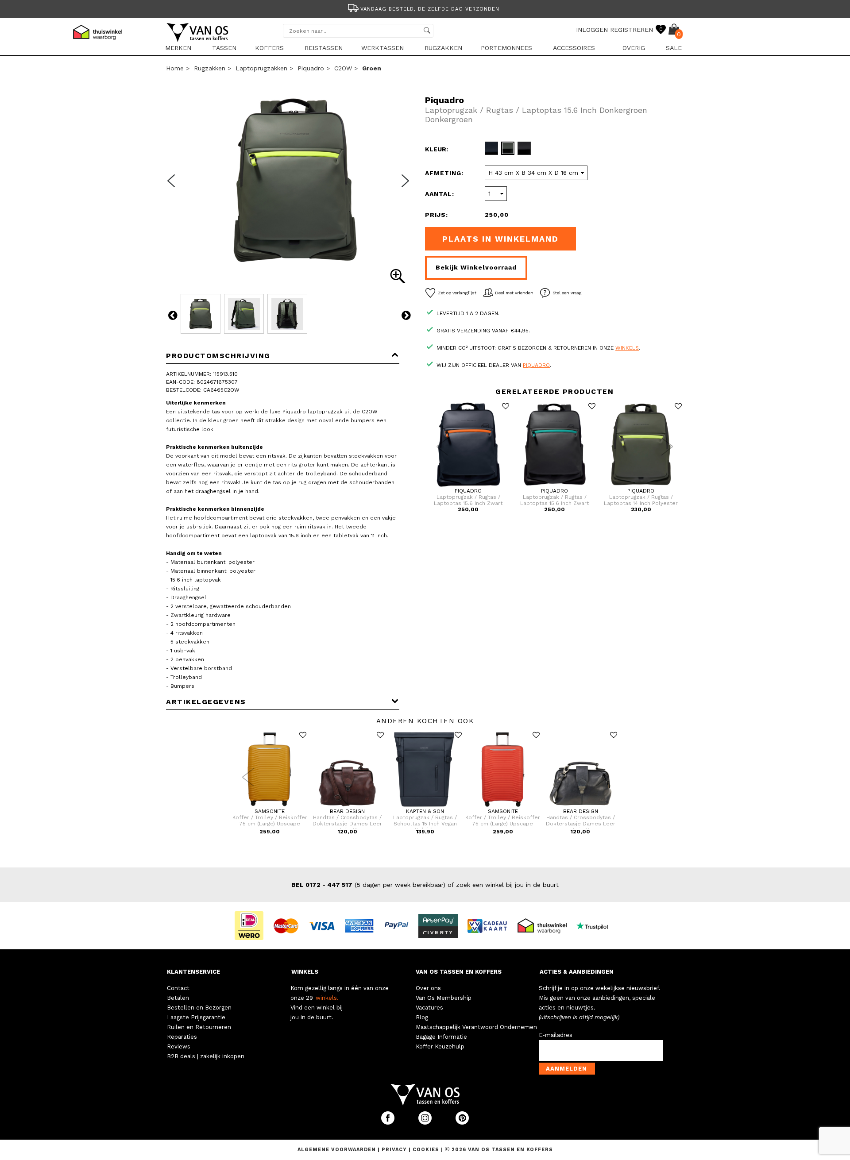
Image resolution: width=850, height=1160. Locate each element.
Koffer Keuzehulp (440, 1046)
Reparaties (182, 1036)
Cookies (426, 1149)
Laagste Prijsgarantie (196, 1017)
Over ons (428, 988)
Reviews (178, 1046)
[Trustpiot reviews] (596, 925)
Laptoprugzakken (261, 68)
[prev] (174, 186)
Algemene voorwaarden (338, 1149)
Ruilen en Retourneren (199, 1027)
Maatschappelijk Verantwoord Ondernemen (476, 1027)
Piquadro (311, 68)
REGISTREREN (631, 29)
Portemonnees (506, 47)
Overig (633, 47)
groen (371, 68)
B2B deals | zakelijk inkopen (205, 1056)
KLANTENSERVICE (193, 971)
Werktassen (382, 47)
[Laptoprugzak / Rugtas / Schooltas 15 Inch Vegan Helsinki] (425, 806)
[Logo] (198, 40)
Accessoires (574, 47)
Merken (178, 47)
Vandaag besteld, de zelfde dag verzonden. (430, 9)
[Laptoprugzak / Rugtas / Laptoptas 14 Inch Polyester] (641, 486)
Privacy (395, 1149)
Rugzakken (443, 47)
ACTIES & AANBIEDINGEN (577, 971)
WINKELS (304, 971)
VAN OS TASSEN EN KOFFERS (459, 971)
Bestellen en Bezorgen (199, 1007)
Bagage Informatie (441, 1036)
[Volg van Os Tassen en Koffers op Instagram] (425, 1122)
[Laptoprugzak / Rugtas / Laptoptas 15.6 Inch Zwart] (468, 486)
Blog (422, 1017)
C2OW (343, 68)
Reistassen (324, 47)
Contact (178, 988)
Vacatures (429, 1007)
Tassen (224, 47)
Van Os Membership (443, 997)
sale (674, 47)
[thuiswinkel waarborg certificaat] (546, 925)
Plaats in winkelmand (500, 238)
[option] (425, 8)
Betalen (178, 997)
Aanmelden (566, 1068)
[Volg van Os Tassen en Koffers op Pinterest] (462, 1122)
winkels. (327, 997)
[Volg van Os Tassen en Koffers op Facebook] (388, 1122)
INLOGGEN (592, 29)
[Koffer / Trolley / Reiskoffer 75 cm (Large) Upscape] (270, 806)
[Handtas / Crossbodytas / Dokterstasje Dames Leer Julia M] (347, 806)
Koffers (269, 47)
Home (175, 68)
